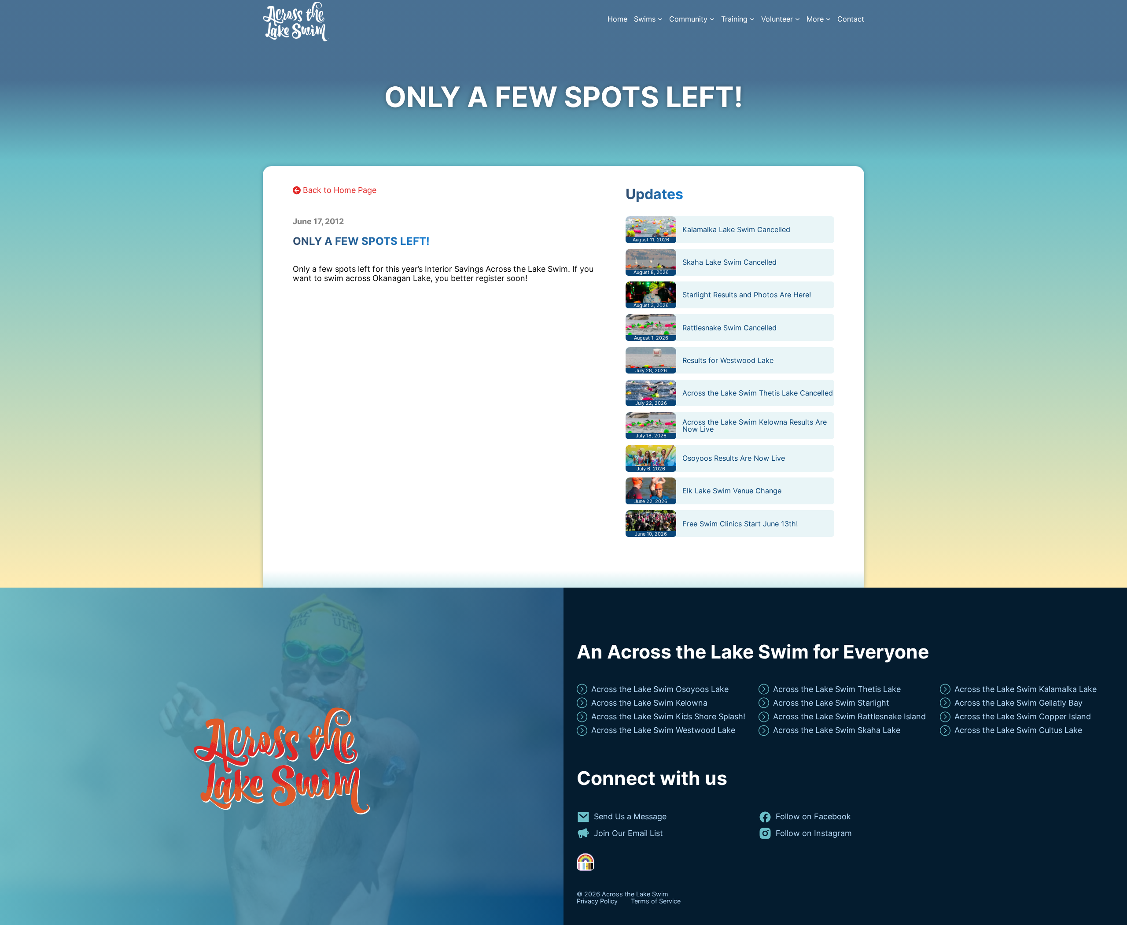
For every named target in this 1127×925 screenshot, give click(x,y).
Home (617, 19)
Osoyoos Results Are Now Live (733, 458)
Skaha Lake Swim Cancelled (729, 262)
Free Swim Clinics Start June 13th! (740, 523)
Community (688, 19)
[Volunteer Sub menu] (797, 19)
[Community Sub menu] (712, 19)
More (815, 19)
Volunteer (777, 19)
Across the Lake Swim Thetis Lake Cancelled (757, 392)
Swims (645, 19)
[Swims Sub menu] (660, 19)
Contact (850, 19)
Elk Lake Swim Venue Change (731, 490)
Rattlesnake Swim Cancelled (729, 327)
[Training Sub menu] (752, 19)
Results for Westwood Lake (727, 360)
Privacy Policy (597, 901)
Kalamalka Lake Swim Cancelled (736, 229)
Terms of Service (656, 901)
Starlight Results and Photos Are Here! (746, 294)
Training (734, 19)
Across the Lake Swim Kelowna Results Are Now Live (754, 425)
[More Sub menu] (828, 19)
